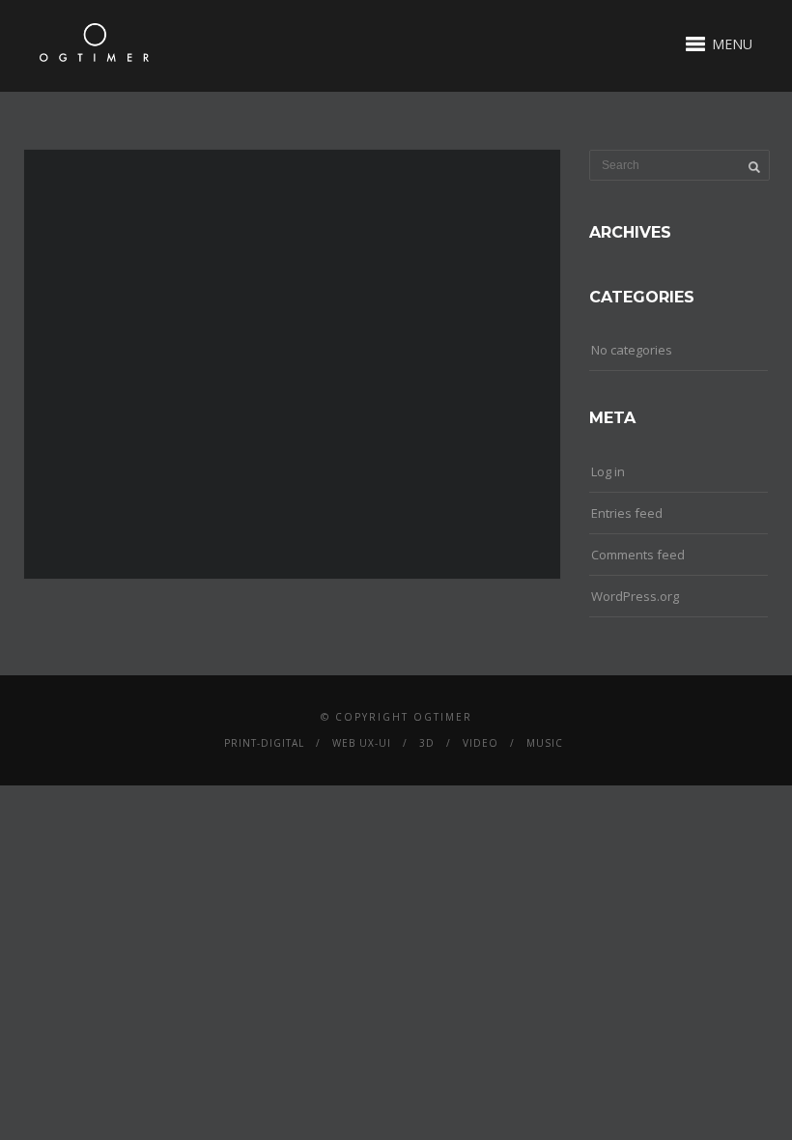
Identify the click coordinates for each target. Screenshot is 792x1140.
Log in (608, 471)
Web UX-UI (361, 743)
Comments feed (638, 554)
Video (480, 743)
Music (544, 743)
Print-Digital (264, 743)
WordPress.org (635, 596)
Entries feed (627, 513)
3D (427, 743)
